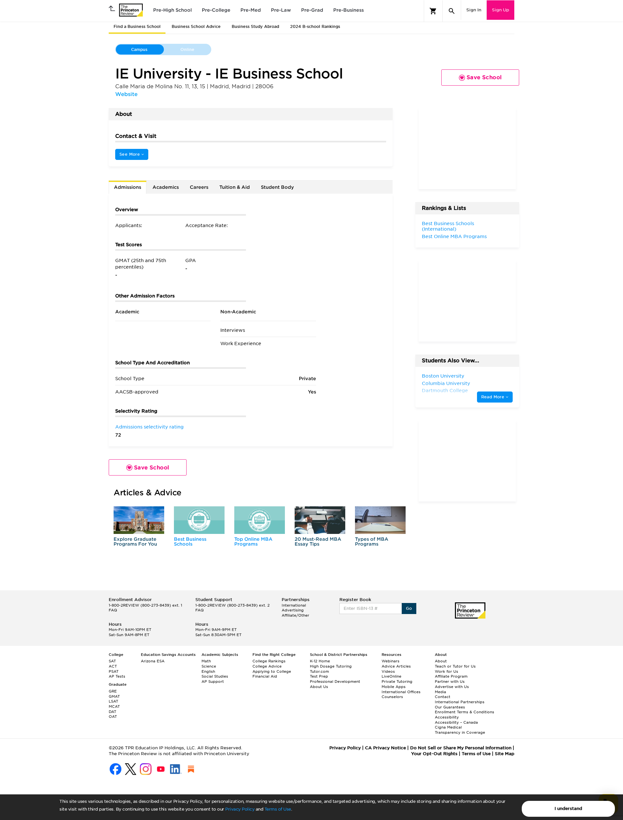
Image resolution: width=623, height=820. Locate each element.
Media (440, 692)
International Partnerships (459, 702)
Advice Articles (396, 666)
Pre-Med (250, 10)
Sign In (473, 9)
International (294, 605)
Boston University (443, 376)
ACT (113, 666)
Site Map (504, 753)
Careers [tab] (199, 187)
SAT (112, 661)
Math (206, 661)
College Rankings (269, 661)
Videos (388, 671)
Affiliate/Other (295, 615)
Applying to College (271, 671)
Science (209, 666)
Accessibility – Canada (456, 722)
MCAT (114, 706)
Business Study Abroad (255, 26)
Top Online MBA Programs (253, 542)
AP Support (213, 681)
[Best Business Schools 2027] (199, 520)
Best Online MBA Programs (454, 236)
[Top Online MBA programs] (259, 520)
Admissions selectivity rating (149, 426)
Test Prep (319, 676)
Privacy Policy (239, 809)
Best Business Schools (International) (448, 226)
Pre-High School (172, 10)
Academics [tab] (166, 187)
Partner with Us (450, 681)
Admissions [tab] (127, 187)
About (441, 661)
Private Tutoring (397, 681)
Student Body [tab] (277, 187)
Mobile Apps (394, 686)
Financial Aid (264, 676)
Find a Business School (137, 26)
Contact (442, 696)
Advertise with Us (452, 686)
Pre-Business (348, 10)
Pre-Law (281, 10)
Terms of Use (277, 809)
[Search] (452, 11)
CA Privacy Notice (385, 747)
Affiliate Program (451, 676)
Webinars (390, 661)
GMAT (114, 696)
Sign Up (500, 9)
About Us (319, 686)
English (208, 671)
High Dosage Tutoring (331, 666)
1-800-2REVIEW (145, 605)
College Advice (267, 666)
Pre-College (216, 10)
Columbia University (446, 383)
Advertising (293, 610)
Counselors (392, 696)
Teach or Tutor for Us (455, 666)
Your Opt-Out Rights (434, 753)
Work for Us (446, 671)
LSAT (113, 701)
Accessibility (447, 717)
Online (187, 49)
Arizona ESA (153, 661)
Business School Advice (196, 26)
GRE (113, 691)
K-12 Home (320, 661)
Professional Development (335, 681)
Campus (139, 49)
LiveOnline (391, 676)
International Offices (401, 692)
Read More (493, 396)
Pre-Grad (312, 10)
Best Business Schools (190, 542)
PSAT (113, 671)
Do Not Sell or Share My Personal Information (460, 747)
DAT (112, 711)
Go (409, 608)
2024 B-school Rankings (315, 26)
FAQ (113, 610)
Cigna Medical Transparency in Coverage (460, 730)
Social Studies (215, 676)
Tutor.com (319, 671)
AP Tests (117, 676)
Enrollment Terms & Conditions (464, 712)
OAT (113, 716)
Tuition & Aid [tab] (234, 187)
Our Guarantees (450, 707)
